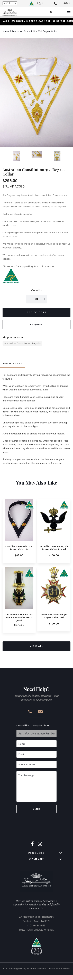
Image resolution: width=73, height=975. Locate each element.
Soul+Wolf (64, 968)
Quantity (36, 290)
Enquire (36, 324)
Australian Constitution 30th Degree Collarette (19, 548)
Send (36, 808)
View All (36, 646)
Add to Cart (37, 312)
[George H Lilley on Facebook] (32, 844)
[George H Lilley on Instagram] (40, 844)
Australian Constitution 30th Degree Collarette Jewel (54, 548)
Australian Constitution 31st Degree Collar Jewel (54, 616)
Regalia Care (12, 363)
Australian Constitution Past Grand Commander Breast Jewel (19, 617)
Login (66, 3)
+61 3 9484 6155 (55, 3)
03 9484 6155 (37, 925)
